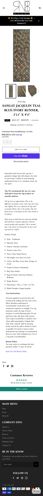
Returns (5, 434)
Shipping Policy (7, 441)
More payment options (21, 161)
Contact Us (6, 445)
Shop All (5, 416)
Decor (4, 412)
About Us (5, 427)
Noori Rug (10, 485)
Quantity (5, 137)
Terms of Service (8, 438)
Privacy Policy (7, 430)
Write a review (21, 389)
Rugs (4, 408)
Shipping (13, 125)
